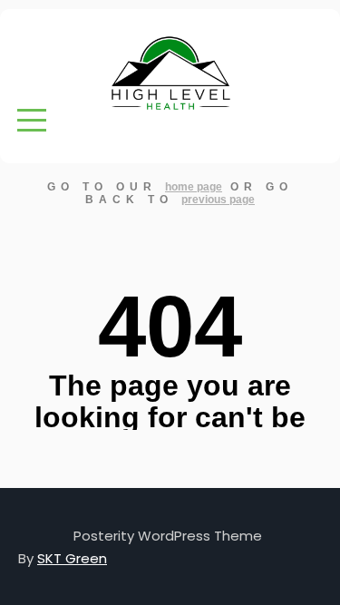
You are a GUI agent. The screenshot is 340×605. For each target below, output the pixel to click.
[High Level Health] (170, 74)
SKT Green (72, 558)
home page (193, 187)
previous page (218, 199)
